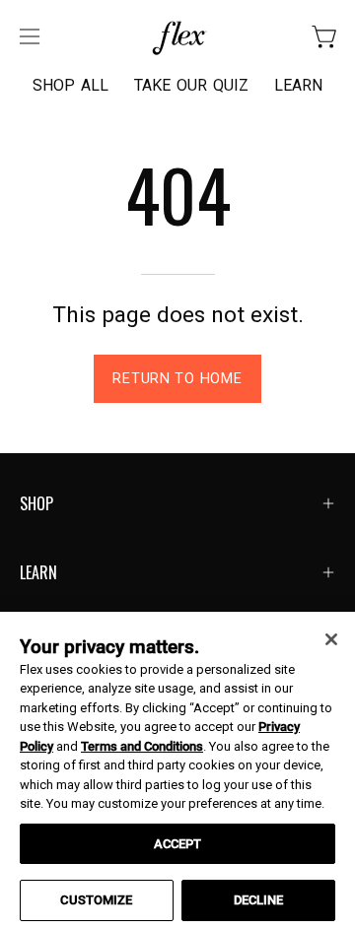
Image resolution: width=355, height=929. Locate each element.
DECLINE (259, 900)
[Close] (331, 639)
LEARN (298, 85)
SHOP (36, 503)
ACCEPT (178, 843)
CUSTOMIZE (96, 900)
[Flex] (177, 36)
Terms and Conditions (142, 746)
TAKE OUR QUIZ (191, 85)
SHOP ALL (70, 85)
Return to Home (177, 378)
